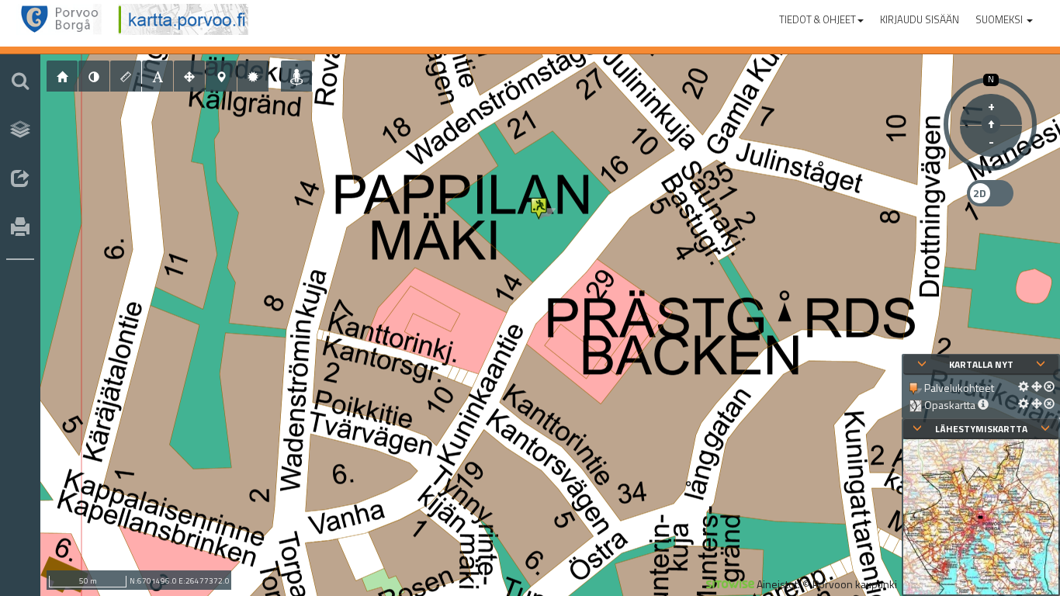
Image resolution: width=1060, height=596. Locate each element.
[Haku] (20, 80)
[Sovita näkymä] (189, 76)
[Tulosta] (20, 228)
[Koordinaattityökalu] (221, 76)
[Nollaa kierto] (991, 124)
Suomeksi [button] (1000, 19)
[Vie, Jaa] (20, 179)
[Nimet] (157, 76)
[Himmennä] (93, 76)
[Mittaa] (125, 76)
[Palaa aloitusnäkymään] (62, 76)
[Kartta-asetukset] (252, 76)
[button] (821, 16)
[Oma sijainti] (296, 76)
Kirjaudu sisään (919, 19)
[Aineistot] (20, 129)
